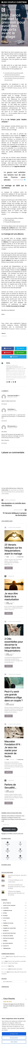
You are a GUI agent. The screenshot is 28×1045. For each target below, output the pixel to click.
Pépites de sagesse (8, 938)
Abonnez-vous (10, 829)
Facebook (11, 328)
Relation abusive (8, 943)
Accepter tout (14, 1033)
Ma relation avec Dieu (9, 933)
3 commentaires (17, 41)
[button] (26, 2)
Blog (12, 966)
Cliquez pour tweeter (18, 179)
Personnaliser (14, 1037)
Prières (5, 940)
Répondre (4, 404)
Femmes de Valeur (8, 923)
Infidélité (6, 930)
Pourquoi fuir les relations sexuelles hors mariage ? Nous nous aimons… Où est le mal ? (14, 78)
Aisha (4, 41)
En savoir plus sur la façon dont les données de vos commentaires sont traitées (12, 491)
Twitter (17, 328)
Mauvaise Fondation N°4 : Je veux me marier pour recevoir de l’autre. (12, 749)
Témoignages (7, 948)
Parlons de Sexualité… (10, 786)
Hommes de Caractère (9, 928)
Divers (5, 913)
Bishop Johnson (17, 88)
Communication (7, 910)
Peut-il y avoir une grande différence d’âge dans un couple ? (13, 696)
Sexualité (6, 945)
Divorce (5, 915)
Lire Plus (8, 567)
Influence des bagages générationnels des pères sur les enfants (16, 893)
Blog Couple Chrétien (14, 2)
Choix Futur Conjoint (9, 905)
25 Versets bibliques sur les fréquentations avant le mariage (13, 549)
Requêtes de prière (16, 969)
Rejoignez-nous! (6, 864)
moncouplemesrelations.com (13, 367)
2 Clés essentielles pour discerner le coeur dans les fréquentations (13, 644)
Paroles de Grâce (8, 935)
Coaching (6, 908)
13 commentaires (9, 603)
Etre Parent (6, 918)
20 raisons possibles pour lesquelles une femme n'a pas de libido (16, 886)
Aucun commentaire (10, 704)
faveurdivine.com (10, 368)
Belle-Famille (7, 902)
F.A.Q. (4, 920)
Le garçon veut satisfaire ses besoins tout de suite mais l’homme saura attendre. (14, 176)
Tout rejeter (14, 1041)
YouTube (23, 328)
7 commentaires (20, 759)
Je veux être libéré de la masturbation (11, 596)
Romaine (3, 972)
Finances (5, 925)
